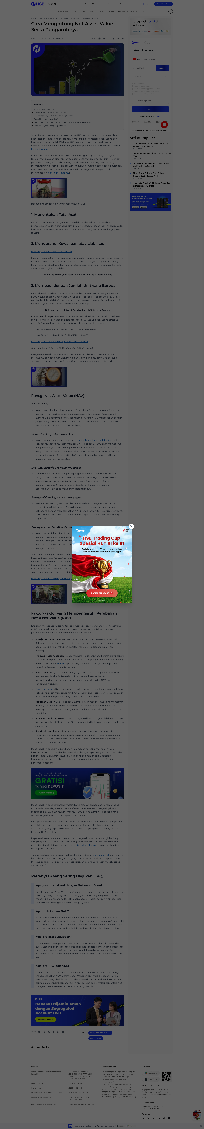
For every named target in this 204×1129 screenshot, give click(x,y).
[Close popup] (131, 526)
